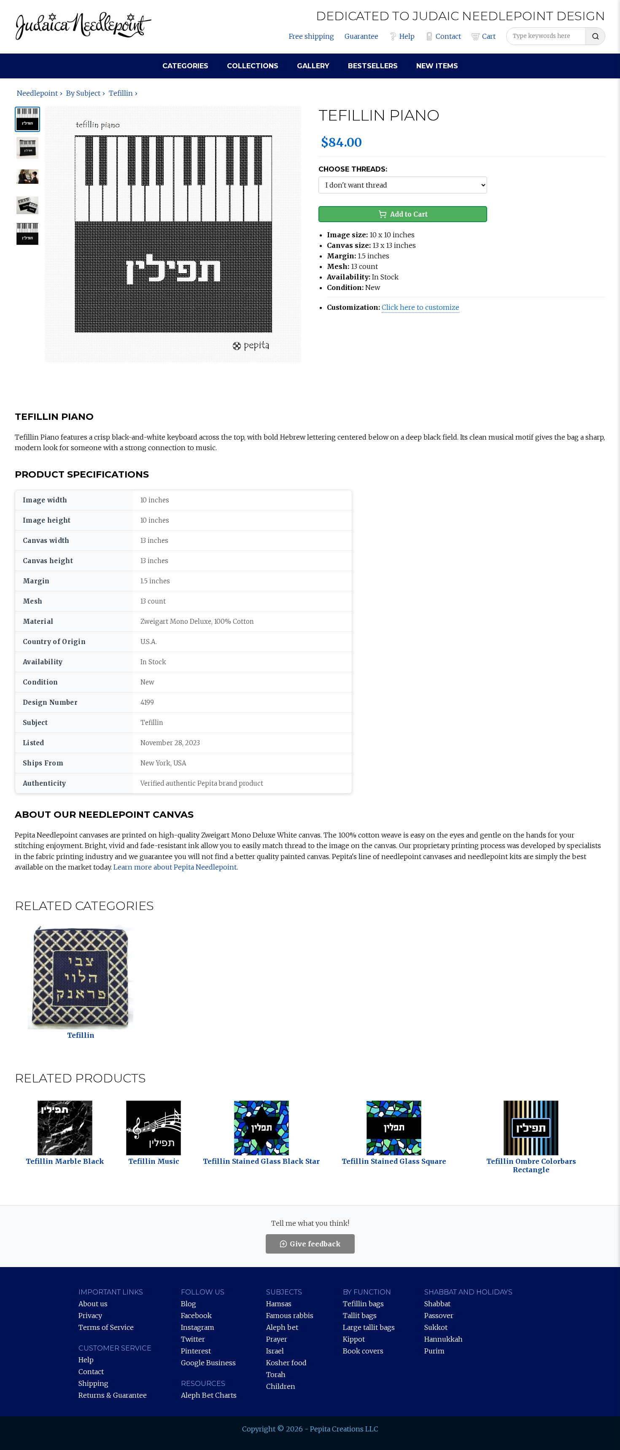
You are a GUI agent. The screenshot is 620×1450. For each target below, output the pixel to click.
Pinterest (196, 1351)
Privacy (90, 1315)
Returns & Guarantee (112, 1395)
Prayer (276, 1339)
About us (93, 1304)
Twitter (193, 1339)
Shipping (93, 1383)
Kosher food (286, 1363)
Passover (438, 1315)
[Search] (595, 36)
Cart (489, 36)
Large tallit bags (369, 1327)
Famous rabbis (289, 1315)
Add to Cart (409, 214)
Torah (276, 1374)
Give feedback (315, 1244)
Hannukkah (443, 1339)
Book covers (363, 1351)
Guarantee (361, 36)
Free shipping (311, 36)
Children (280, 1386)
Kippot (354, 1339)
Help (407, 36)
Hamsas (278, 1304)
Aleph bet (282, 1327)
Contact (448, 36)
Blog (188, 1304)
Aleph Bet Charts (209, 1395)
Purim (434, 1351)
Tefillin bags (363, 1304)
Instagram (197, 1327)
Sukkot (435, 1327)
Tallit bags (360, 1315)
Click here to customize (420, 307)
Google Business (208, 1363)
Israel (275, 1351)
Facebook (196, 1315)
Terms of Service (106, 1327)
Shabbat (437, 1304)
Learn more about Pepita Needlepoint (175, 867)
